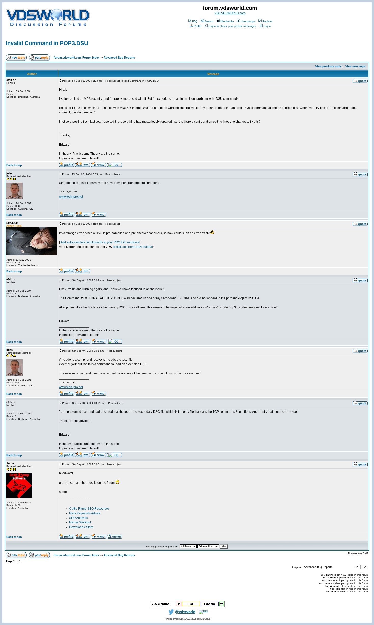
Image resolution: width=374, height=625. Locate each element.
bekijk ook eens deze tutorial (133, 247)
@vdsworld (185, 612)
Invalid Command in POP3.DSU (47, 43)
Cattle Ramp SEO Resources (89, 508)
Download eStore (81, 527)
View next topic (355, 66)
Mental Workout (80, 522)
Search (209, 21)
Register (267, 21)
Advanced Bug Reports (119, 57)
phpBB (179, 618)
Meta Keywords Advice (84, 513)
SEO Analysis (78, 518)
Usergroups (248, 21)
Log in (267, 26)
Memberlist (227, 21)
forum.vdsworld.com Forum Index (76, 57)
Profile (198, 26)
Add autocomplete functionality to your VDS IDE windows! (100, 242)
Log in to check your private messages (232, 26)
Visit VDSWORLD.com (230, 13)
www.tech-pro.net (71, 196)
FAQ (195, 21)
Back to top (14, 165)
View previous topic (328, 66)
